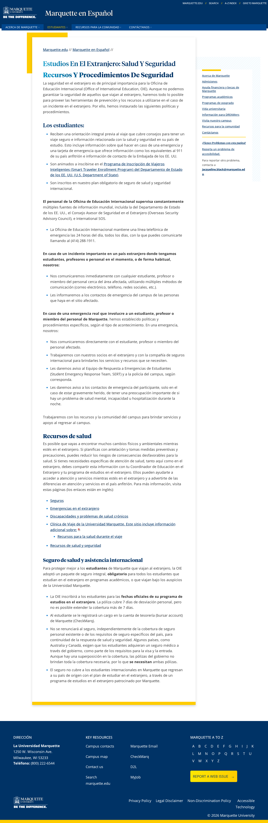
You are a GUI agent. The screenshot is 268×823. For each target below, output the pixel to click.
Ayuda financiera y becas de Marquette (220, 89)
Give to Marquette (255, 3)
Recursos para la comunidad (97, 27)
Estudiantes (56, 27)
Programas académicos (217, 97)
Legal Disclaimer (169, 800)
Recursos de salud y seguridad (75, 545)
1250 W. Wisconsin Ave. (32, 751)
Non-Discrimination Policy (209, 800)
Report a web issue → (214, 776)
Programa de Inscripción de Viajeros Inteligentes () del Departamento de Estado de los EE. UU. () (116, 169)
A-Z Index (231, 3)
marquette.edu (193, 3)
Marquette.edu (55, 49)
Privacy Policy (140, 800)
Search (214, 3)
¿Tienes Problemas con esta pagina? (224, 143)
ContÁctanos (139, 27)
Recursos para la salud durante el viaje (89, 536)
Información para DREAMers (220, 115)
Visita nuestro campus (217, 120)
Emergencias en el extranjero (74, 508)
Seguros (57, 500)
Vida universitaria (213, 109)
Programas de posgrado (218, 103)
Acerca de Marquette (21, 27)
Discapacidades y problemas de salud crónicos (89, 516)
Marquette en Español (79, 13)
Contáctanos (210, 132)
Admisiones (209, 81)
